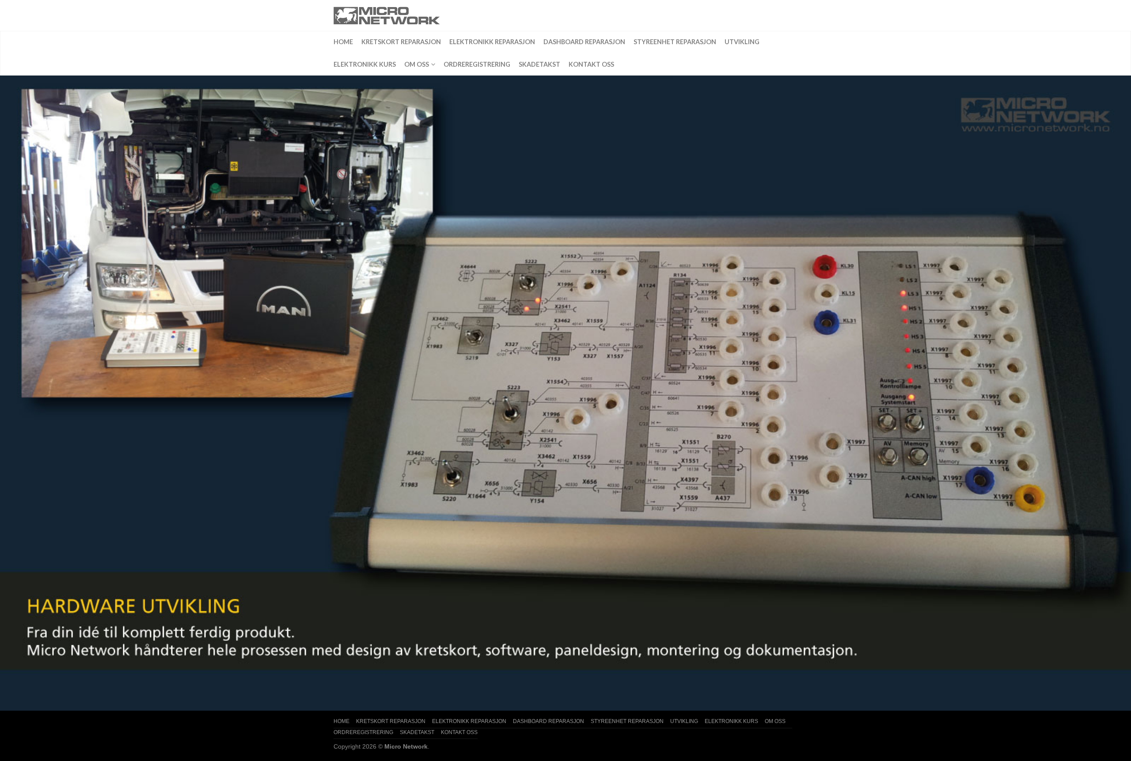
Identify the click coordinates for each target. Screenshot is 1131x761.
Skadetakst (539, 64)
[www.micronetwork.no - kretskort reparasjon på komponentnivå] (404, 15)
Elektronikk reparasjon (492, 41)
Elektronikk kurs (365, 64)
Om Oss (416, 64)
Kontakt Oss (591, 64)
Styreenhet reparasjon (675, 41)
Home (343, 41)
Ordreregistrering (477, 64)
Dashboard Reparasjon (584, 41)
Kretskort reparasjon (401, 41)
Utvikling (742, 41)
